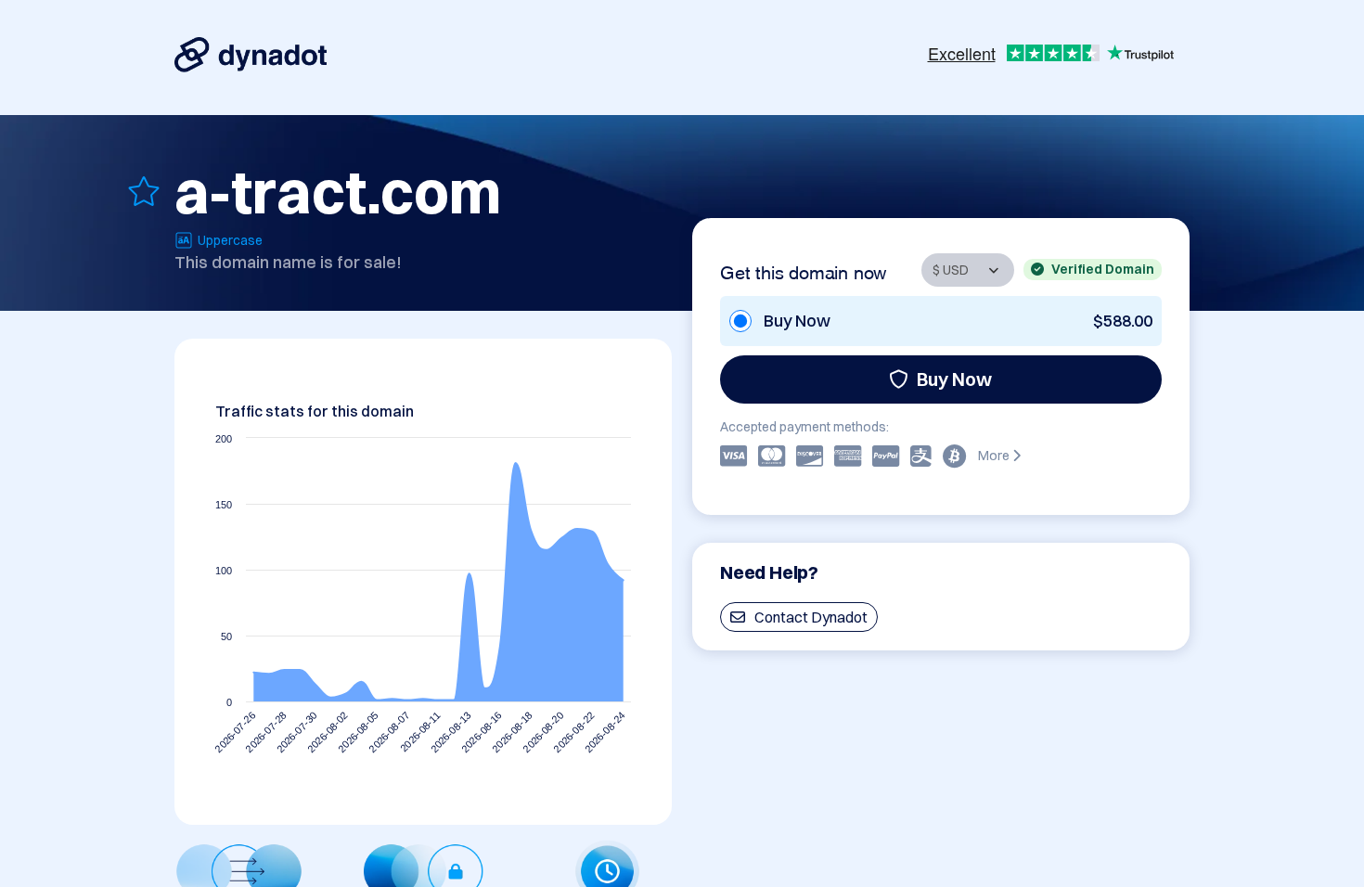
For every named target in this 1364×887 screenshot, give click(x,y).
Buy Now (954, 379)
